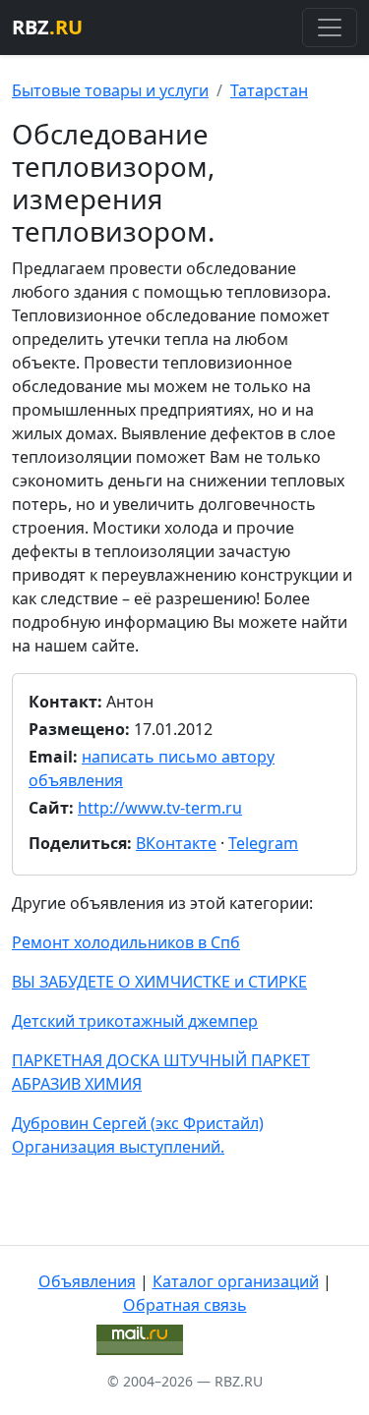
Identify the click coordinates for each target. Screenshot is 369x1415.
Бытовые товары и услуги (110, 90)
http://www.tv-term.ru (160, 808)
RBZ (47, 27)
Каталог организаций (236, 1281)
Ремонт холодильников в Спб (126, 942)
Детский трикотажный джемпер (135, 1021)
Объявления (87, 1281)
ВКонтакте (176, 843)
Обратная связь (185, 1305)
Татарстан (269, 90)
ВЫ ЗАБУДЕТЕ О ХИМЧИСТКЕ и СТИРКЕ (159, 981)
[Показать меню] (329, 27)
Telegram (263, 843)
